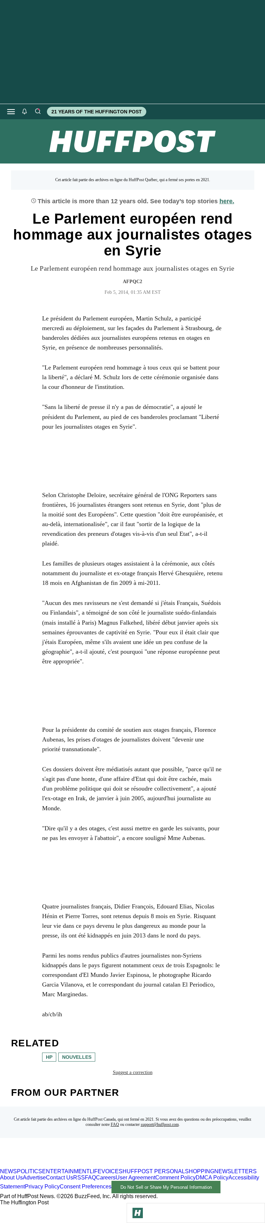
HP (49, 1057)
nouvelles (76, 1057)
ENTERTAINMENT (66, 1171)
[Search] (37, 111)
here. (226, 201)
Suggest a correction (133, 1072)
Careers (106, 1177)
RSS (79, 1177)
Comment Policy (175, 1177)
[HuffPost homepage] (89, 1165)
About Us (11, 1177)
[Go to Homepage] (137, 1213)
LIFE (95, 1171)
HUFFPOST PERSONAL (153, 1171)
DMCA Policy (212, 1177)
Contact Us (59, 1177)
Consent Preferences (85, 1187)
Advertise (34, 1177)
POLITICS (29, 1171)
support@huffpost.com (160, 1124)
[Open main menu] (11, 112)
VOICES (111, 1171)
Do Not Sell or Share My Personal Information (166, 1187)
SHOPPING (199, 1171)
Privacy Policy (42, 1187)
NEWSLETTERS (235, 1171)
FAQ (115, 1124)
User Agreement (135, 1177)
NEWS (8, 1171)
